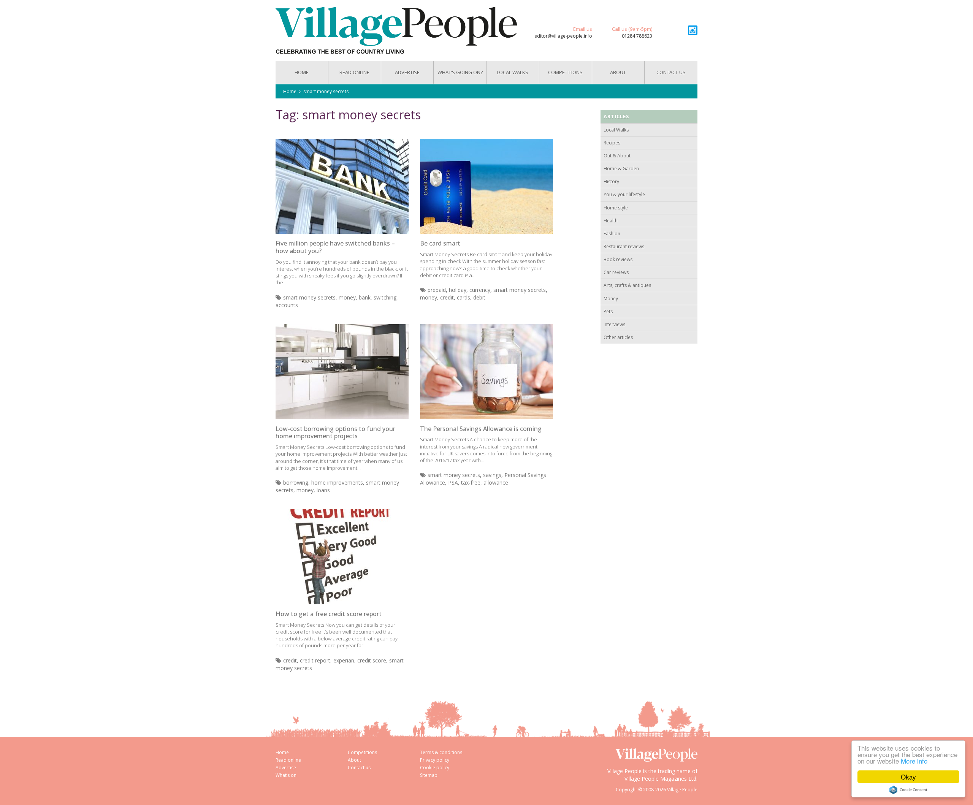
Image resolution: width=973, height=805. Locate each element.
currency (479, 289)
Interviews (614, 324)
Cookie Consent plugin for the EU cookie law (908, 790)
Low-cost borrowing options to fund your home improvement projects (335, 433)
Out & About (617, 155)
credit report (315, 660)
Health (611, 220)
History (611, 181)
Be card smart (440, 243)
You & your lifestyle (624, 194)
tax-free (470, 482)
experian (343, 660)
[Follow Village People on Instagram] (692, 30)
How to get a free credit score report (329, 614)
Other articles (618, 337)
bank (365, 297)
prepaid (437, 289)
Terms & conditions (441, 752)
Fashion (612, 233)
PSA (453, 482)
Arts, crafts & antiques (627, 285)
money (347, 297)
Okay (908, 776)
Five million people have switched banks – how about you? (335, 247)
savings (492, 475)
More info (914, 760)
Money (611, 298)
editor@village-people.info (563, 36)
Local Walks (512, 72)
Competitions (565, 72)
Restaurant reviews (624, 246)
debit (479, 297)
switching (385, 297)
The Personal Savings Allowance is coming (481, 429)
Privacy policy (434, 760)
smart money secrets (326, 91)
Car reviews (616, 272)
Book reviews (618, 259)
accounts (287, 305)
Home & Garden (621, 168)
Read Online (354, 72)
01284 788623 (637, 36)
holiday (457, 289)
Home (302, 72)
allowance (495, 482)
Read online (288, 760)
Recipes (612, 142)
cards (463, 297)
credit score (371, 660)
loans (323, 490)
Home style (616, 207)
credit (447, 297)
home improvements (337, 482)
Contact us (671, 72)
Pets (608, 311)
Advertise (407, 72)
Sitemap (428, 775)
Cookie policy (434, 767)
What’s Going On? (460, 72)
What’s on (286, 775)
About (618, 72)
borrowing (295, 482)
